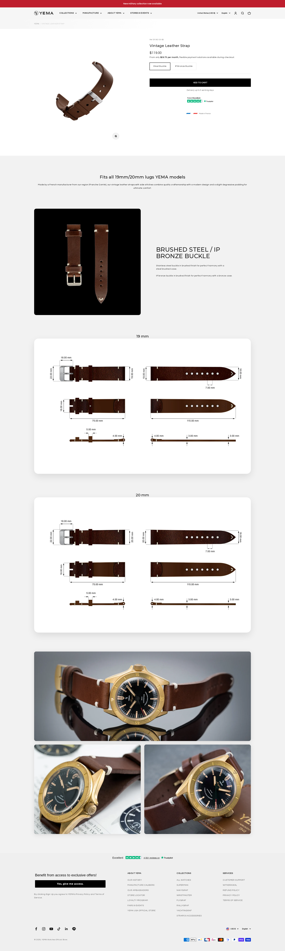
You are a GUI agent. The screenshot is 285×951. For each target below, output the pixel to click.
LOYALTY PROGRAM (138, 900)
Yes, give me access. (70, 883)
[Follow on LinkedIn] (66, 929)
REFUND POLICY (231, 890)
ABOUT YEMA (114, 13)
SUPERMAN (182, 885)
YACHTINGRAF (184, 911)
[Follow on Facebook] (36, 929)
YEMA (36, 24)
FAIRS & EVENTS (136, 905)
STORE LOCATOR (136, 895)
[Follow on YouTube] (51, 929)
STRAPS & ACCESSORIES (189, 916)
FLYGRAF (181, 900)
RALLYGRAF (183, 905)
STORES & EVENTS (139, 13)
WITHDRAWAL (230, 885)
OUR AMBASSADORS (138, 890)
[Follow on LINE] (74, 929)
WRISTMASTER (184, 895)
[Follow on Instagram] (44, 929)
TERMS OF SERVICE (233, 900)
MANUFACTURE (91, 13)
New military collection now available (142, 4)
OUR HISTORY (135, 880)
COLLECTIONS (66, 13)
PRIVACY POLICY (231, 895)
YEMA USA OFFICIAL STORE (141, 911)
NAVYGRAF (182, 890)
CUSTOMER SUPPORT (234, 880)
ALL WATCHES (184, 880)
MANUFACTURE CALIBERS (141, 885)
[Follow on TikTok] (59, 929)
